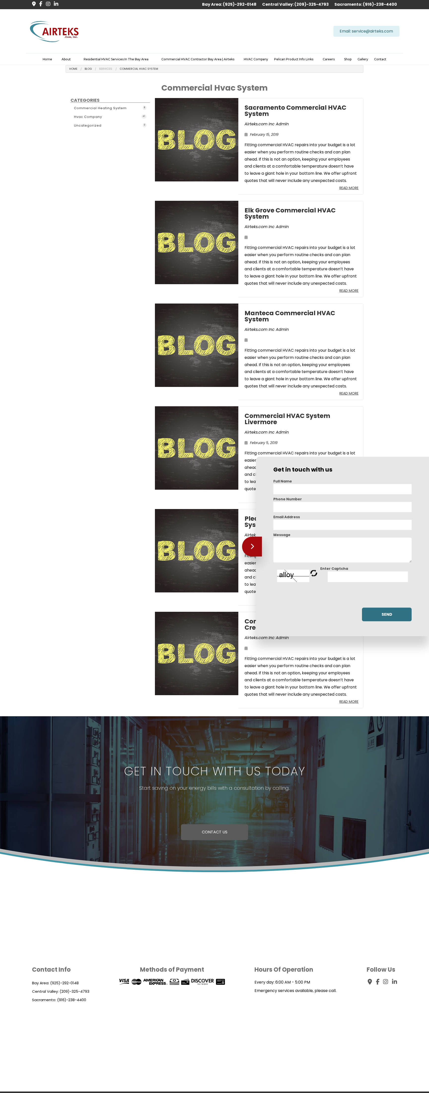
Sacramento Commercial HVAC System (295, 110)
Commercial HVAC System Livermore (287, 418)
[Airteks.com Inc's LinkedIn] (54, 4)
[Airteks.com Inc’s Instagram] (46, 4)
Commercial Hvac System (139, 69)
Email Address (286, 516)
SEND (387, 614)
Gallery (363, 59)
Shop (348, 59)
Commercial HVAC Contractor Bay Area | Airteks (197, 59)
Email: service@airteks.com (366, 31)
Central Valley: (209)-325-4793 (295, 4)
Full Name (282, 481)
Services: (105, 69)
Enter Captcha (334, 568)
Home (47, 59)
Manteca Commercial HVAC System (290, 316)
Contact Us (214, 832)
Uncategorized (109, 125)
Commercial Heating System (109, 108)
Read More (348, 187)
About (66, 59)
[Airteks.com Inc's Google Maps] (33, 4)
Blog (88, 69)
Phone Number (287, 499)
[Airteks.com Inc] (54, 31)
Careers (329, 59)
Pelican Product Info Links (293, 59)
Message (281, 534)
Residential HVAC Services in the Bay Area (116, 59)
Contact (380, 59)
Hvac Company (109, 116)
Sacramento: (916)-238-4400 (365, 4)
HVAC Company (256, 59)
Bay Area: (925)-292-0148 (229, 4)
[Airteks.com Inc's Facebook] (39, 4)
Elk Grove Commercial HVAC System (290, 213)
